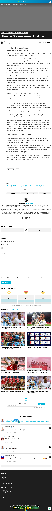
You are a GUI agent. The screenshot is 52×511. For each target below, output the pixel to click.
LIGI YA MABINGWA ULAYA (12, 185)
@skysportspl (21, 457)
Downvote (39, 230)
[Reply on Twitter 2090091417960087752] (6, 443)
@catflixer (13, 438)
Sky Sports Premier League (11, 457)
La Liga (3, 493)
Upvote (12, 230)
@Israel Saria (8, 446)
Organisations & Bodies (7, 483)
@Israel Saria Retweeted (10, 426)
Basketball (4, 481)
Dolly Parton (7, 428)
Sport (40, 370)
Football (12, 370)
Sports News (19, 370)
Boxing (3, 479)
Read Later (14, 193)
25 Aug (20, 428)
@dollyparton (15, 428)
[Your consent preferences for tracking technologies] (49, 508)
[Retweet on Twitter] (4, 426)
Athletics (4, 477)
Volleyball (4, 478)
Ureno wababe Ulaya (40, 185)
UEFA (2, 388)
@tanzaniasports (16, 446)
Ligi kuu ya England (32, 370)
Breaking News (5, 370)
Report (45, 193)
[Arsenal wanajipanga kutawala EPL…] (13, 383)
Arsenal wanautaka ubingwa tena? (37, 372)
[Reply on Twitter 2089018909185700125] (6, 462)
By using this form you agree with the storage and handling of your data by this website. (23, 277)
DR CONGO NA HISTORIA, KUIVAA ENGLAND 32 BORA (11, 347)
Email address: (22, 403)
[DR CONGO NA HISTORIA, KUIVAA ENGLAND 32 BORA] (13, 339)
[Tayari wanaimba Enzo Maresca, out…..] (13, 364)
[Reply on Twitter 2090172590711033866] (6, 451)
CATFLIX (7, 438)
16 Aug (27, 457)
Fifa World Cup (13, 309)
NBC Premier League (6, 491)
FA (2, 496)
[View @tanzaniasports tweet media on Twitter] (24, 430)
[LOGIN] (50, 1)
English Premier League (7, 492)
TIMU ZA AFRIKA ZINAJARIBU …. (37, 347)
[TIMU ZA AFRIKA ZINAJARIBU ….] (39, 339)
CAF (3, 495)
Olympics (4, 476)
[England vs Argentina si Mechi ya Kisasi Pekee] (13, 319)
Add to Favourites (30, 193)
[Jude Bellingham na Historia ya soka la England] (39, 319)
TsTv (3, 482)
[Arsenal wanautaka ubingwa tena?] (39, 364)
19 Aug (18, 438)
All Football (4, 490)
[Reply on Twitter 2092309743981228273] (6, 433)
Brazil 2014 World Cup (8, 197)
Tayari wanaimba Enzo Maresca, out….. (13, 372)
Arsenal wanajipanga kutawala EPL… (12, 391)
